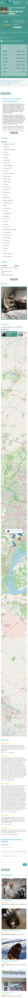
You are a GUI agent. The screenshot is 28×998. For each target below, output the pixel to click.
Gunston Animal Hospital (6, 84)
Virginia (16, 11)
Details (14, 32)
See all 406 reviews (17, 27)
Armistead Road (12, 13)
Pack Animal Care (14, 530)
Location (22, 32)
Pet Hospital (11, 11)
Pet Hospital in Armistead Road (12, 82)
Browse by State (6, 93)
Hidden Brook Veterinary (6, 80)
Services (10, 32)
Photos (18, 32)
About (6, 32)
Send (25, 864)
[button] (20, 537)
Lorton (21, 11)
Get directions (6, 329)
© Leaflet (17, 735)
